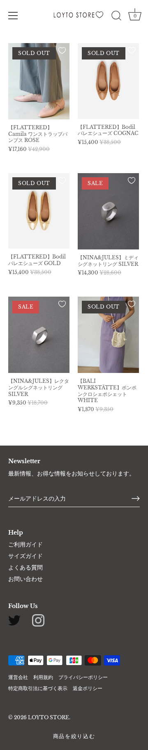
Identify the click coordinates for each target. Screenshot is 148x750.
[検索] (116, 17)
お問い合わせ (25, 579)
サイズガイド (25, 556)
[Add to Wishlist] (62, 50)
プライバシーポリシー (83, 677)
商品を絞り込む (74, 736)
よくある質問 (25, 567)
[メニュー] (13, 16)
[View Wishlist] (101, 17)
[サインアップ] (136, 498)
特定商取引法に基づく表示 (37, 688)
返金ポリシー (87, 688)
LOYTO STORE (48, 717)
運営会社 (18, 677)
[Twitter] (14, 620)
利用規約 (43, 677)
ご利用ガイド (25, 544)
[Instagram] (38, 620)
